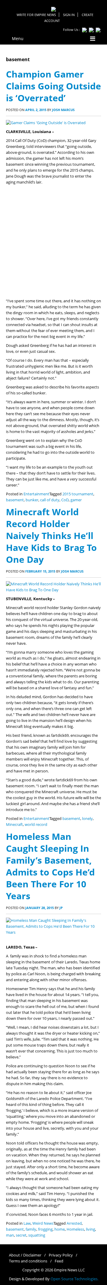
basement (15, 499)
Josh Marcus (63, 110)
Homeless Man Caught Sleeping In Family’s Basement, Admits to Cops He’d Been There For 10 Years (50, 866)
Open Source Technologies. (74, 1278)
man (10, 1235)
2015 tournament (77, 494)
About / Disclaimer (25, 1255)
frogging (45, 1229)
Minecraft (14, 824)
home (59, 1229)
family (31, 1229)
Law (27, 1223)
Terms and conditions (28, 1261)
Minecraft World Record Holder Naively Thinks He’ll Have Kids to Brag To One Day (51, 535)
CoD (65, 499)
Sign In (69, 14)
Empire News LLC (69, 1270)
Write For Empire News (36, 14)
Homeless (75, 1229)
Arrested (74, 1223)
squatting (36, 1235)
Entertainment (36, 494)
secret (21, 1235)
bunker (32, 499)
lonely (87, 818)
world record (36, 824)
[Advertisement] (53, 241)
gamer (76, 499)
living (90, 1229)
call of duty (49, 499)
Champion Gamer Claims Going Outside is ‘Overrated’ (53, 86)
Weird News (43, 1223)
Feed (59, 1261)
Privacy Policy (61, 1255)
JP (61, 907)
